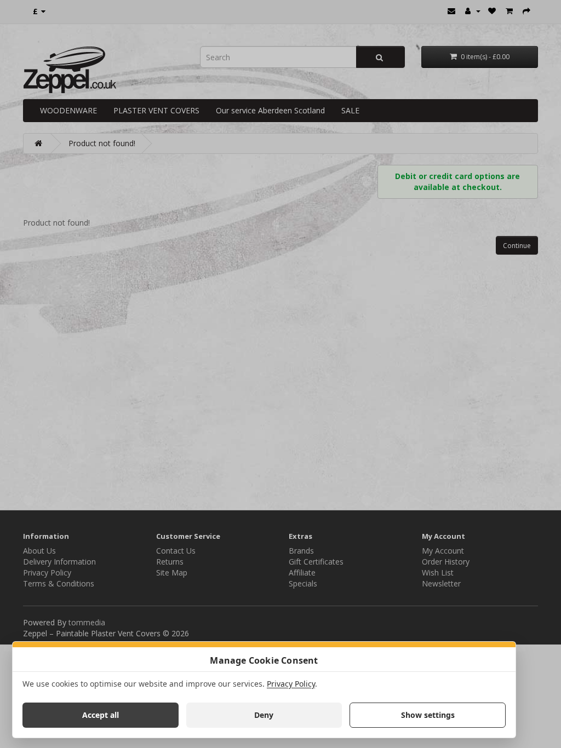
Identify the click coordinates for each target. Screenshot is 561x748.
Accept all (100, 715)
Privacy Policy (291, 683)
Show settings (428, 715)
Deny (263, 715)
